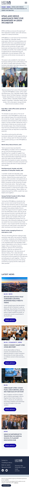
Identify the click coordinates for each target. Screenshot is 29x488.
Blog (6, 294)
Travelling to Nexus (7, 462)
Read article (10, 320)
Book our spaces (6, 465)
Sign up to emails (6, 467)
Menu (26, 2)
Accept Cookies (6, 485)
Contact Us (5, 460)
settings (16, 482)
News (9, 7)
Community (13, 342)
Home (4, 7)
